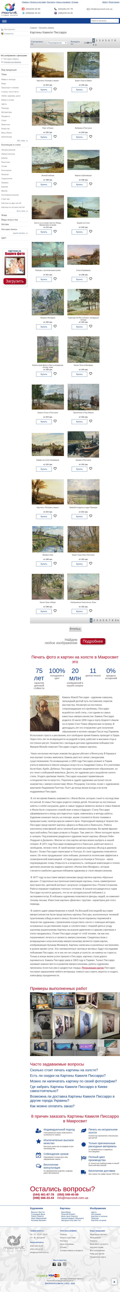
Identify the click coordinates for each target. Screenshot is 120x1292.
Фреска (4, 191)
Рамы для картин (97, 1254)
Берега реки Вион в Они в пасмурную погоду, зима (47, 366)
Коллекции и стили (10, 144)
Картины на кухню (98, 1220)
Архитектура (6, 137)
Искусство (5, 129)
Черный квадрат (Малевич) (72, 1218)
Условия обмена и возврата (71, 1251)
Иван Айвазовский (38, 1218)
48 (91, 43)
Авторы (5, 224)
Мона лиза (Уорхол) (69, 1216)
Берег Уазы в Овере (83, 81)
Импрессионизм (8, 154)
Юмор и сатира (7, 100)
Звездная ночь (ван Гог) (71, 1220)
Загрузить (15, 281)
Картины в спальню (99, 1216)
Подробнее (93, 641)
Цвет (3, 238)
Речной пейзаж (48, 175)
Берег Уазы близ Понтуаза (83, 555)
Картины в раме (96, 1247)
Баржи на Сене (83, 223)
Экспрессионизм (8, 150)
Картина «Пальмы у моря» (48, 81)
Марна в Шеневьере (83, 175)
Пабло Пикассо (37, 1216)
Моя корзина (9, 29)
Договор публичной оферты (71, 1279)
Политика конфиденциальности (60, 1281)
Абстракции (96, 1214)
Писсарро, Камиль (11, 59)
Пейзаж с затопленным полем (47, 270)
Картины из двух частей (11, 203)
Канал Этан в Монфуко (83, 365)
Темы (4, 74)
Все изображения (97, 1251)
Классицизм (6, 170)
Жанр (4, 215)
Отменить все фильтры (12, 62)
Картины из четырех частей (13, 207)
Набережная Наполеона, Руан (83, 602)
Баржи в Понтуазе (83, 460)
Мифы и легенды (8, 79)
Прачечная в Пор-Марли (83, 413)
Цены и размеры (63, 2)
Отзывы (75, 2)
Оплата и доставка (38, 2)
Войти (105, 2)
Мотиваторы (6, 112)
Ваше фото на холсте (99, 1244)
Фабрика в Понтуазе (83, 128)
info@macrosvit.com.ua (72, 1197)
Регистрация (114, 2)
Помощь (25, 2)
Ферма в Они (47, 555)
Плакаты (93, 1241)
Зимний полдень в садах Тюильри (83, 507)
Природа (5, 108)
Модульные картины (98, 1234)
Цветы (4, 104)
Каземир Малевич (38, 1220)
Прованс (4, 183)
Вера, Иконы (6, 133)
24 (88, 43)
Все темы (21, 141)
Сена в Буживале (83, 270)
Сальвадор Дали (38, 1214)
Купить (44, 89)
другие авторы (19, 233)
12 (85, 43)
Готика (4, 166)
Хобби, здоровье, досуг (10, 96)
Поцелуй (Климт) (68, 1214)
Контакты (51, 2)
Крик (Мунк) (66, 1212)
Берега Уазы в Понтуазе (48, 413)
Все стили (21, 211)
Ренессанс (5, 162)
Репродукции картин (93, 968)
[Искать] (117, 21)
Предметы (5, 116)
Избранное (9, 34)
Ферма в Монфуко (47, 318)
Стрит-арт (5, 199)
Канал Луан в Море (48, 602)
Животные (5, 125)
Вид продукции (9, 70)
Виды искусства (9, 219)
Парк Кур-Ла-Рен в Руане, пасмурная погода (83, 319)
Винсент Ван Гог (38, 1212)
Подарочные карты (98, 1257)
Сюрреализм (6, 179)
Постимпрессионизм (10, 195)
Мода (3, 84)
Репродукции (95, 1238)
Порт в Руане (47, 128)
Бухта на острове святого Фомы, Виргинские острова (47, 224)
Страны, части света (10, 92)
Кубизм (4, 158)
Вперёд (74, 628)
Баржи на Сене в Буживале (47, 460)
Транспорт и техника (10, 88)
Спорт (4, 120)
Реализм (4, 174)
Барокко (4, 187)
